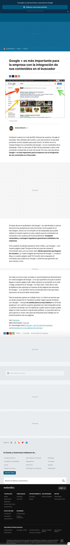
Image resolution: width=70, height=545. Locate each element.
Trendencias (7, 513)
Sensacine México (34, 530)
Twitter (13, 76)
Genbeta (16, 320)
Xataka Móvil (7, 499)
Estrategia (51, 458)
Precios (25, 48)
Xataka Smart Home (9, 504)
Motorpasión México (58, 530)
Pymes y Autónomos (20, 516)
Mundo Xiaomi (8, 506)
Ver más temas (10, 473)
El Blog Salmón (21, 513)
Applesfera (7, 501)
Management (30, 461)
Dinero (19, 48)
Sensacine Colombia (35, 532)
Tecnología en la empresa (40, 333)
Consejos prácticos (9, 458)
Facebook (10, 76)
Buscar (63, 480)
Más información (11, 543)
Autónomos (29, 465)
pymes (6, 465)
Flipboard (16, 76)
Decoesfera (7, 516)
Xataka (6, 496)
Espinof (31, 499)
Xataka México (8, 530)
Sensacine (32, 496)
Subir (61, 488)
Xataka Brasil (7, 532)
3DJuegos (19, 496)
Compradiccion (8, 518)
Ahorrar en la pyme (9, 468)
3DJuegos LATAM (22, 530)
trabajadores (51, 468)
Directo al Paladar (47, 496)
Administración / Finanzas (33, 458)
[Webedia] (9, 487)
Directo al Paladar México (47, 530)
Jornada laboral (10, 48)
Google (26, 323)
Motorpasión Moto (59, 499)
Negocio (50, 465)
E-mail (19, 76)
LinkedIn (26, 442)
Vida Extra (19, 499)
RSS (19, 442)
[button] (21, 128)
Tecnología (26, 333)
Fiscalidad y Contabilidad (11, 461)
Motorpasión (58, 496)
